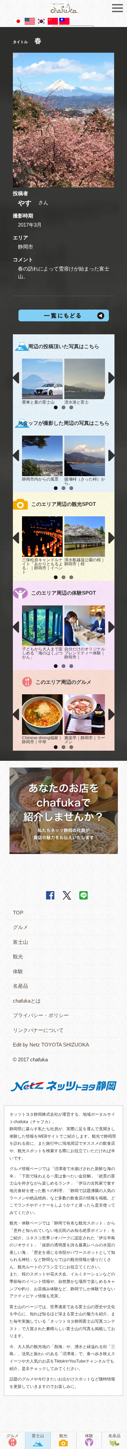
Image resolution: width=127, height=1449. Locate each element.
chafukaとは (27, 1001)
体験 (18, 971)
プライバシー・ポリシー (41, 1015)
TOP (18, 912)
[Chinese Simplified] (52, 21)
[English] (29, 21)
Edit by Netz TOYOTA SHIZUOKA (51, 1044)
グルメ (20, 927)
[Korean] (41, 21)
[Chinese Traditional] (64, 21)
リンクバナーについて (38, 1030)
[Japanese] (18, 21)
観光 (18, 956)
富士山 (20, 942)
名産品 (20, 986)
